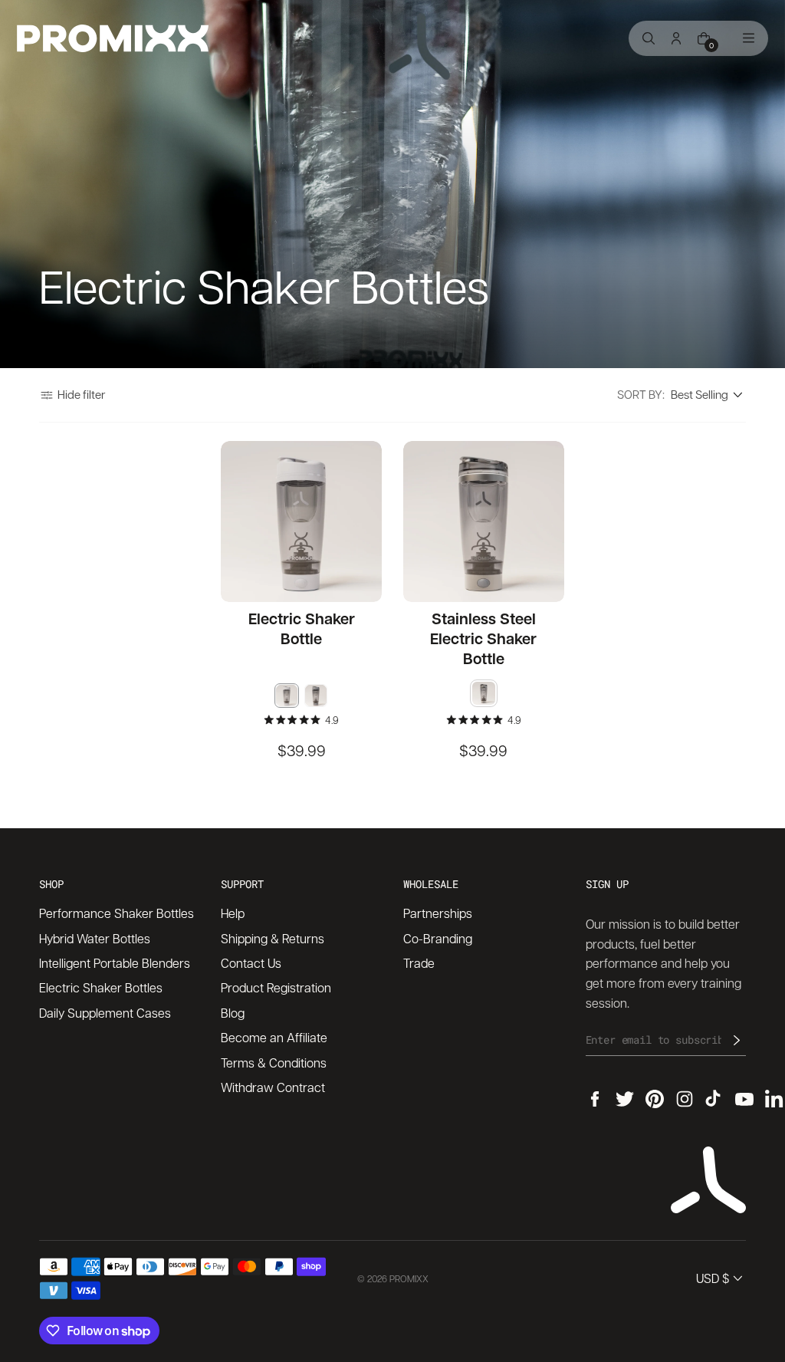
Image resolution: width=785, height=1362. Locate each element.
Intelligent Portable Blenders (114, 963)
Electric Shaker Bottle (301, 628)
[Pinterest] (654, 1099)
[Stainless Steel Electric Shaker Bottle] (483, 521)
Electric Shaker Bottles (101, 987)
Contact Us (251, 963)
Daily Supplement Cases (105, 1013)
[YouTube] (744, 1099)
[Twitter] (625, 1099)
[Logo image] (113, 38)
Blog (233, 1013)
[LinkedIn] (774, 1099)
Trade (419, 963)
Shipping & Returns (272, 938)
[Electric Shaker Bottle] (301, 521)
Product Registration (276, 987)
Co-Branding (437, 938)
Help (233, 913)
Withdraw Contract (273, 1087)
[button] (72, 395)
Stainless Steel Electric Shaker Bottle (483, 638)
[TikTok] (714, 1099)
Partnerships (437, 913)
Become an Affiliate (274, 1037)
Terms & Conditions (274, 1062)
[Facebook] (595, 1099)
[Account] (676, 38)
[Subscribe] (737, 1040)
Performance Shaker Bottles (116, 913)
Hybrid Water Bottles (94, 938)
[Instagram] (684, 1099)
